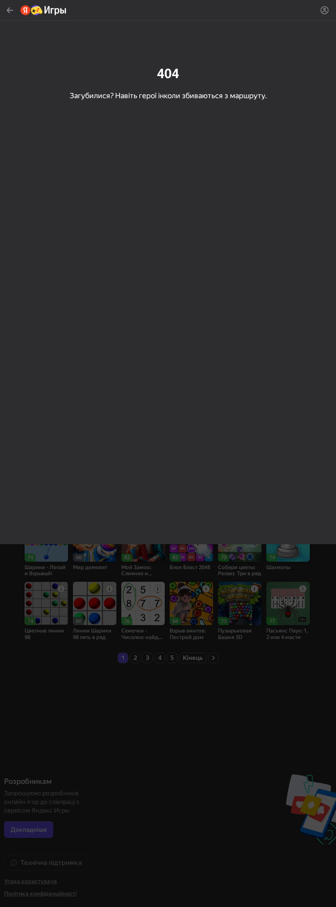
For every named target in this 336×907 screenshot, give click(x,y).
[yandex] (43, 10)
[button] (168, 453)
